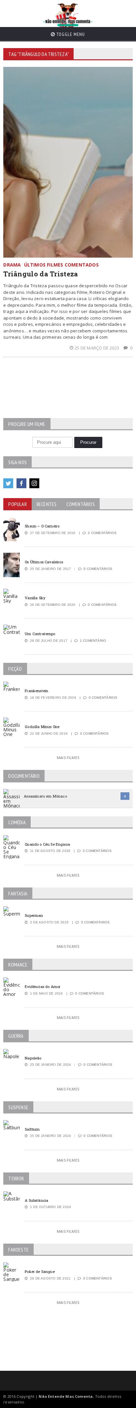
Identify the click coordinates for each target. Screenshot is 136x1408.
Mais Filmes (68, 757)
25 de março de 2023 (97, 348)
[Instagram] (34, 483)
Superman (34, 915)
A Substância (36, 1200)
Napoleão (33, 1058)
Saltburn (32, 1129)
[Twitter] (8, 483)
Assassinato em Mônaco (45, 796)
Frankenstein (36, 690)
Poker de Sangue (39, 1271)
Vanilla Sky (35, 597)
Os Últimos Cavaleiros (44, 561)
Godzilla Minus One (42, 726)
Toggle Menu (70, 34)
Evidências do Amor (42, 986)
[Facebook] (21, 483)
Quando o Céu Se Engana (47, 844)
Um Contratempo (40, 633)
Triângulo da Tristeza (40, 273)
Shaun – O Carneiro (42, 525)
